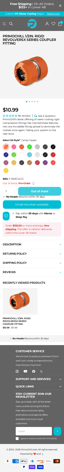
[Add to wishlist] (6, 216)
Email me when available (32, 204)
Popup (33, 183)
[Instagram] (17, 371)
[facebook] (33, 371)
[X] (41, 371)
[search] (11, 24)
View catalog (5, 23)
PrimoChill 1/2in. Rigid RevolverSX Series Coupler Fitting (17, 321)
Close (60, 5)
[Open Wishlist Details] (53, 23)
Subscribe (57, 431)
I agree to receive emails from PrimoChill (38, 438)
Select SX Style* (20, 140)
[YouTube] (25, 371)
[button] (10, 115)
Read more (53, 13)
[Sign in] (47, 24)
